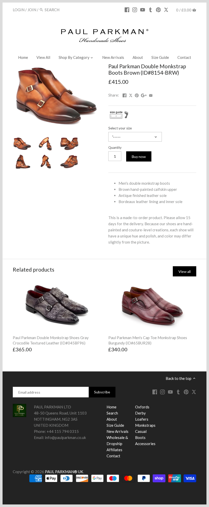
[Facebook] (127, 9)
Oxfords (142, 407)
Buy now (139, 156)
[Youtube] (142, 9)
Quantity (115, 147)
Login (18, 9)
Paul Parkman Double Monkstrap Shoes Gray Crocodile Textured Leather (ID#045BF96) (51, 340)
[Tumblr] (150, 9)
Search (112, 413)
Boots (140, 437)
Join (32, 9)
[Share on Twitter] (131, 94)
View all (184, 271)
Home (111, 407)
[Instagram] (134, 9)
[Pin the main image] (137, 94)
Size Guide (115, 425)
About (112, 419)
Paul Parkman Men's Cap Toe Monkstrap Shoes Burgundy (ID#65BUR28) (147, 340)
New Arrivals (117, 431)
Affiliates (114, 449)
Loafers (141, 419)
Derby (140, 413)
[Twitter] (166, 9)
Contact (113, 455)
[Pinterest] (158, 9)
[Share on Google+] (144, 94)
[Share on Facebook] (124, 94)
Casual (141, 431)
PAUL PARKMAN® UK (64, 471)
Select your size (120, 128)
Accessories (145, 443)
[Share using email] (151, 94)
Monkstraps (145, 425)
